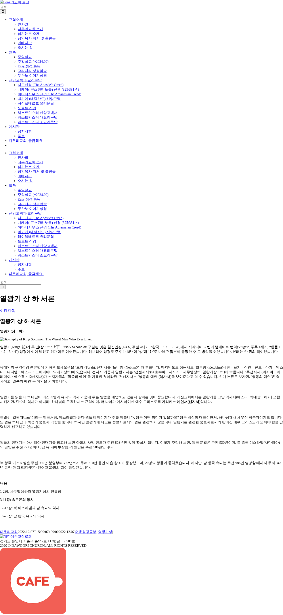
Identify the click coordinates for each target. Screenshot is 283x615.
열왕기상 (105, 532)
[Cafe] (33, 613)
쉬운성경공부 (85, 532)
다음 (11, 310)
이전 (3, 310)
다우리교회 (9, 532)
